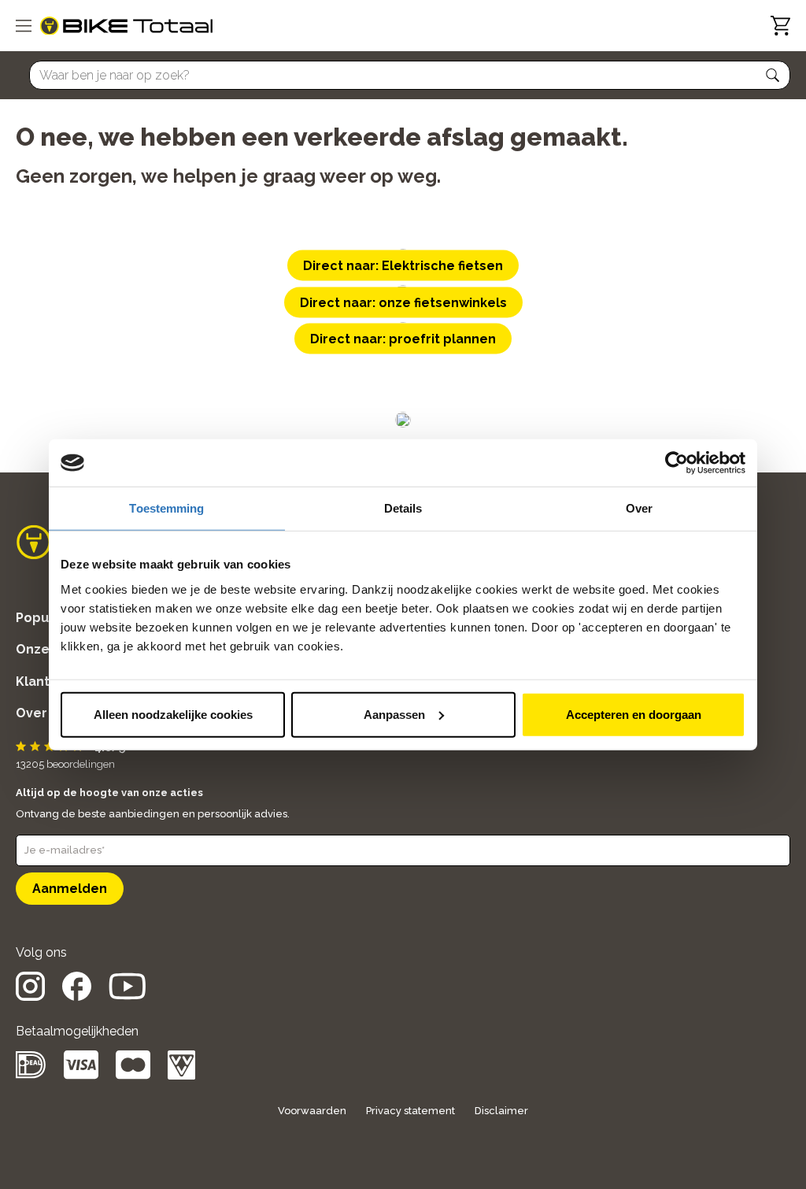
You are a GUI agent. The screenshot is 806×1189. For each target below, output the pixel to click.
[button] (773, 76)
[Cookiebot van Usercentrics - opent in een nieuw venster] (676, 463)
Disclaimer (501, 1111)
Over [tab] (639, 508)
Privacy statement (410, 1111)
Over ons (45, 713)
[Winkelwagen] (780, 25)
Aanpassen (394, 713)
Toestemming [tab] (166, 508)
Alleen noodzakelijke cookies (173, 713)
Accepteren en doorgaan (633, 713)
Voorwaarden (312, 1111)
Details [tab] (403, 508)
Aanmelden (69, 888)
